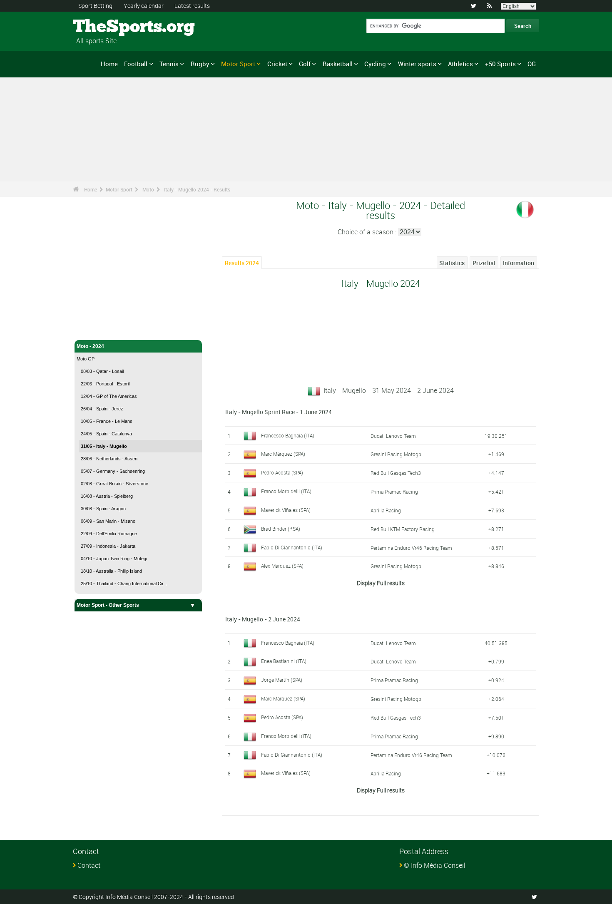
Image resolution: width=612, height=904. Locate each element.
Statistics (452, 263)
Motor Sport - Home (100, 315)
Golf (305, 64)
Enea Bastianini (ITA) (283, 661)
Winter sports (417, 64)
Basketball (338, 64)
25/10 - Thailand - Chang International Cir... (124, 583)
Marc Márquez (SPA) (283, 453)
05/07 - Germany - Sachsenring (113, 471)
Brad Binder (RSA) (280, 528)
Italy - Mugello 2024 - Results (197, 189)
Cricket (277, 64)
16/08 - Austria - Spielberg (107, 496)
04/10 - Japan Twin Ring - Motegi (114, 558)
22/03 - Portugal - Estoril (105, 383)
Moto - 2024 (90, 346)
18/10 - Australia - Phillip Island (111, 571)
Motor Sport (238, 64)
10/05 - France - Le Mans (106, 421)
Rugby (200, 64)
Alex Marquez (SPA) (282, 565)
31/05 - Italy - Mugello (104, 446)
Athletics (460, 64)
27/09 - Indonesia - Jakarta (108, 546)
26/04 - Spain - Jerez (102, 408)
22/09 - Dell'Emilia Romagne (109, 533)
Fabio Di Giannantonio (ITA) (291, 547)
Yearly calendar (144, 6)
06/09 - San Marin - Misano (108, 521)
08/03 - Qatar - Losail (102, 371)
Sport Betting (95, 6)
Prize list (484, 263)
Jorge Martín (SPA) (281, 679)
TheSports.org (104, 27)
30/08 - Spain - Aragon (103, 508)
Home (109, 64)
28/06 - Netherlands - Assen (109, 458)
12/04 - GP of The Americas (109, 396)
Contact (88, 865)
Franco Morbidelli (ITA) (286, 491)
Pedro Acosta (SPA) (282, 472)
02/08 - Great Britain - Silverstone (114, 483)
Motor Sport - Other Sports (108, 605)
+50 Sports (500, 64)
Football (135, 64)
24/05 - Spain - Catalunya (106, 433)
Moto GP (86, 358)
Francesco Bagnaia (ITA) (287, 435)
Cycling (375, 64)
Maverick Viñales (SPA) (286, 510)
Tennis (169, 64)
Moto (148, 189)
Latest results (192, 6)
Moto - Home (92, 329)
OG (531, 64)
